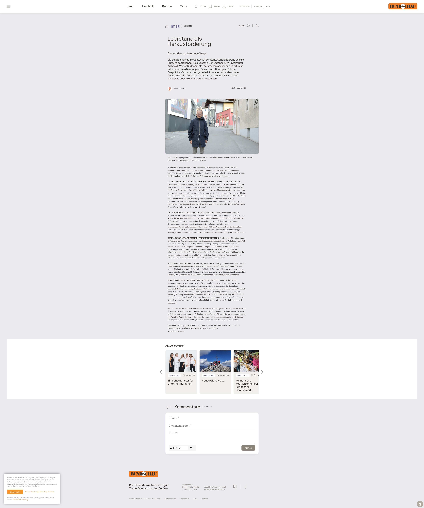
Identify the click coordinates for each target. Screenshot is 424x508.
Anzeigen (258, 6)
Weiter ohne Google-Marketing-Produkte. (39, 492)
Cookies (204, 499)
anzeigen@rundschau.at (214, 489)
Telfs (183, 6)
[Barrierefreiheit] (420, 504)
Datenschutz (170, 499)
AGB (195, 499)
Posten (248, 448)
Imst (131, 6)
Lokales (188, 26)
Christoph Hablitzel (179, 88)
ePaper (217, 6)
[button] (263, 372)
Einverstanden (15, 492)
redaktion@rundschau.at (215, 487)
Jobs (268, 6)
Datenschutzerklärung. (21, 500)
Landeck (148, 6)
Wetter (230, 6)
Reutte (167, 6)
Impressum (185, 499)
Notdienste (245, 6)
